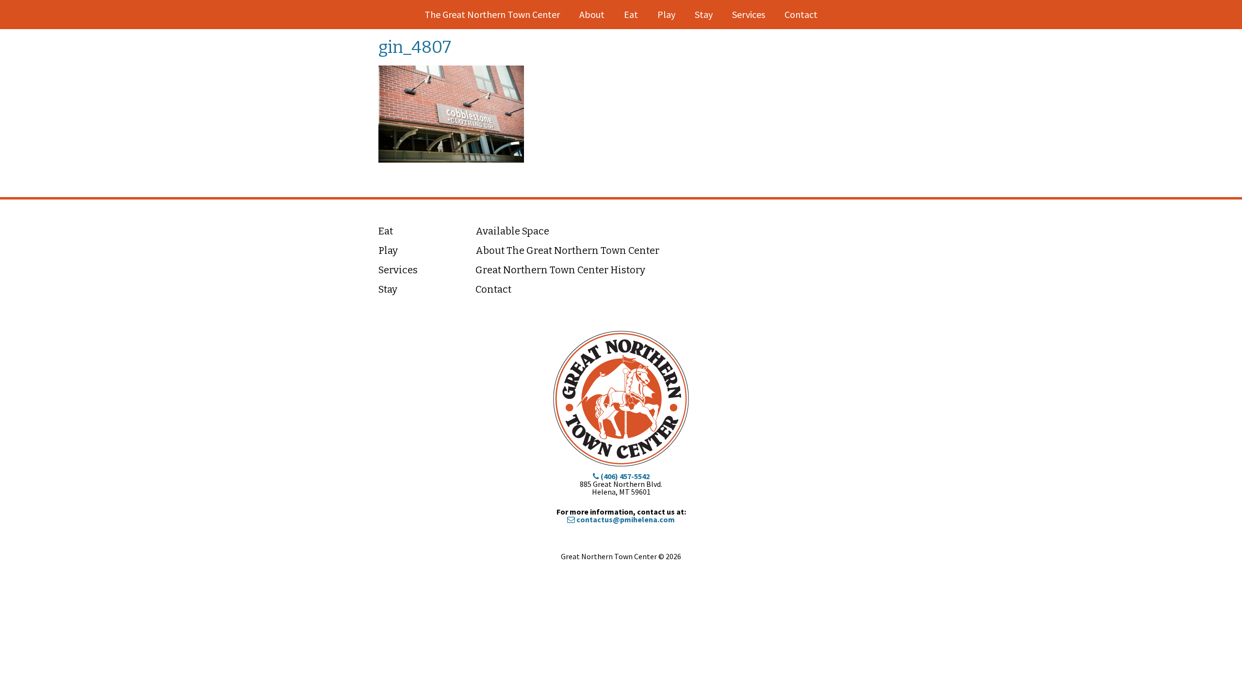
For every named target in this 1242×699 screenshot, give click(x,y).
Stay (704, 14)
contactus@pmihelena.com (625, 519)
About (592, 14)
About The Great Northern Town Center (567, 250)
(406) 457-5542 (624, 476)
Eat (631, 14)
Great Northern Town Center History (560, 270)
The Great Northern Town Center (492, 14)
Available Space (512, 231)
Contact (800, 14)
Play (666, 14)
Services (748, 14)
